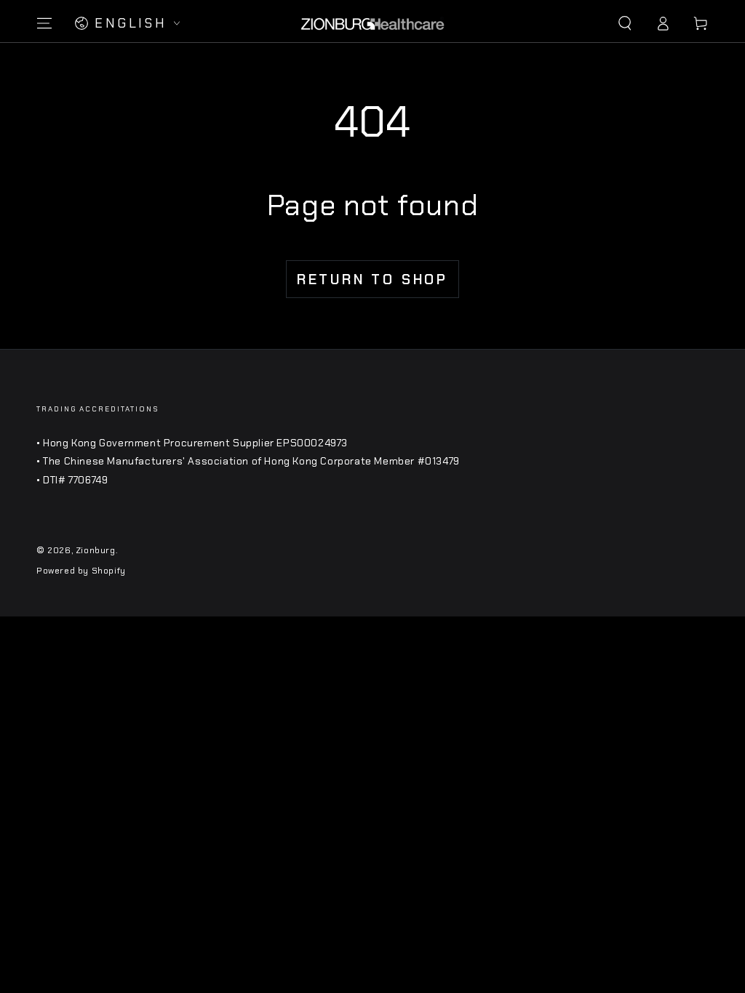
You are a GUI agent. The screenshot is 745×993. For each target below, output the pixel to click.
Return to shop (372, 279)
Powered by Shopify (81, 570)
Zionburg (96, 550)
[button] (625, 23)
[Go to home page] (372, 23)
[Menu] (44, 23)
